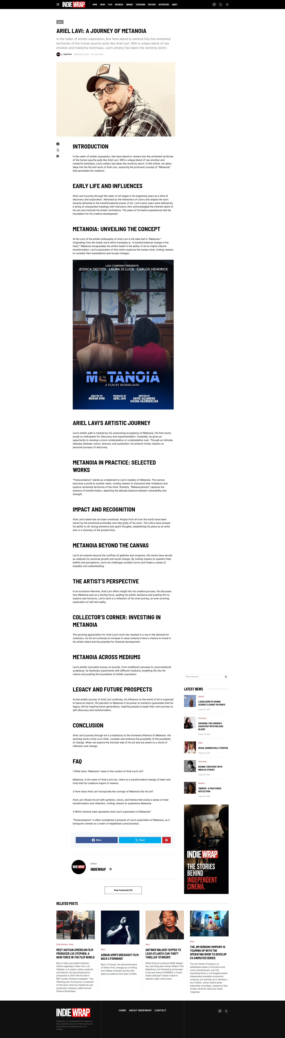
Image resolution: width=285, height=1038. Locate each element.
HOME (122, 1010)
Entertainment (62, 944)
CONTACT (160, 1010)
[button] (58, 4)
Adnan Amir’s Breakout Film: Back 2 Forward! (120, 956)
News (60, 22)
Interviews (202, 718)
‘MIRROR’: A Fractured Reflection (209, 790)
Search (225, 676)
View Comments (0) (123, 890)
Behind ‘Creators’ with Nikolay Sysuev (210, 768)
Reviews (201, 783)
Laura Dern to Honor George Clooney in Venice (211, 703)
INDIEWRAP (98, 869)
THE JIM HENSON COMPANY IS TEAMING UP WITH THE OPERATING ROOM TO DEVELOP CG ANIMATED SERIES (208, 952)
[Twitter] (220, 4)
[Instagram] (214, 4)
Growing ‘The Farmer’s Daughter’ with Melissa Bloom (210, 726)
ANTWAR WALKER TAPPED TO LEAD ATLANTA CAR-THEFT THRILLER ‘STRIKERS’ (163, 953)
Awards (201, 696)
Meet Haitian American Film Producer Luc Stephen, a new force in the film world (75, 953)
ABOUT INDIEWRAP (140, 1010)
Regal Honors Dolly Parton (213, 747)
